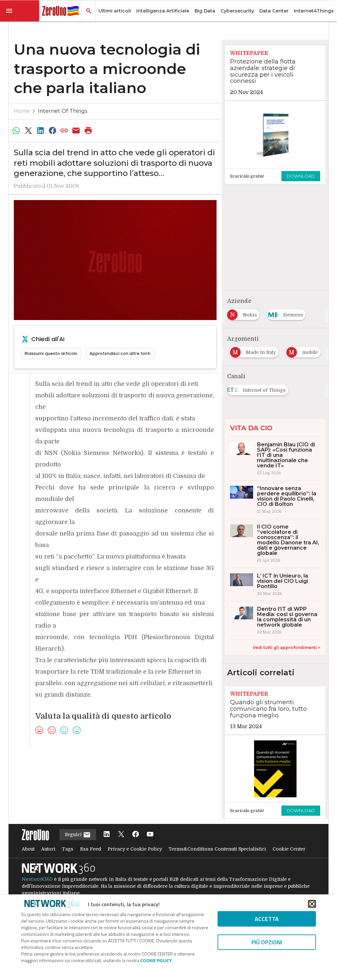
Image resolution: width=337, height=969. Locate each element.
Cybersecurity (237, 11)
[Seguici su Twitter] (121, 834)
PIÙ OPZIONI (266, 942)
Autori (48, 849)
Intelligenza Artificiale (162, 11)
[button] (19, 10)
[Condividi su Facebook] (52, 131)
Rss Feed (90, 849)
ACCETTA (267, 918)
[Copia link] (64, 131)
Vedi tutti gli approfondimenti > (286, 647)
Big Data (204, 11)
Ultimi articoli (114, 11)
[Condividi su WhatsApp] (16, 131)
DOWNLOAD (301, 176)
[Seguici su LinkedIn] (107, 834)
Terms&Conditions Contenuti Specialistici (217, 849)
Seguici (74, 834)
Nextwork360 (37, 879)
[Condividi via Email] (76, 131)
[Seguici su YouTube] (150, 834)
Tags (67, 849)
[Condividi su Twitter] (28, 131)
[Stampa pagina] (88, 131)
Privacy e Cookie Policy (135, 849)
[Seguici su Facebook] (136, 834)
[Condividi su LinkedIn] (40, 131)
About (28, 849)
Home (22, 111)
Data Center (274, 11)
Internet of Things (62, 111)
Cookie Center (288, 849)
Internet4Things (314, 11)
